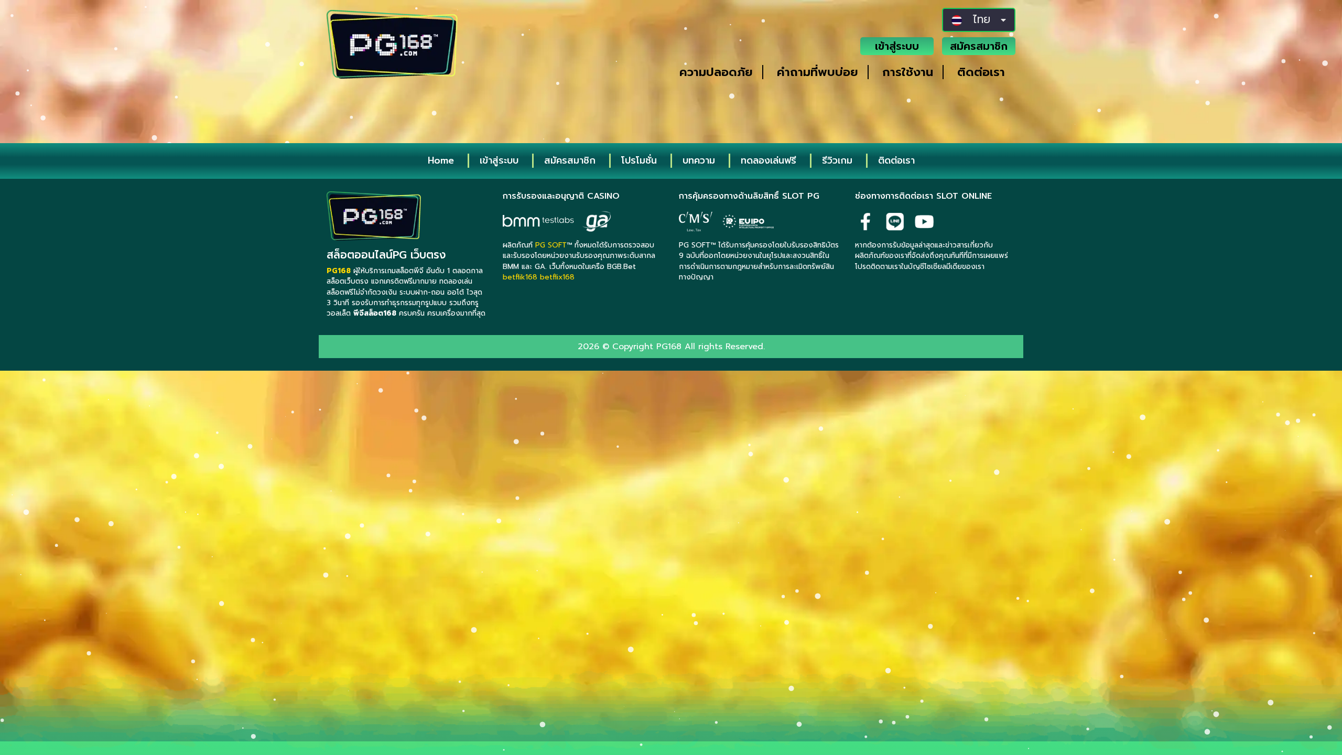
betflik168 (520, 277)
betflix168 (557, 277)
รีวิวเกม (837, 160)
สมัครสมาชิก (979, 46)
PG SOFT (551, 245)
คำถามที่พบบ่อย (817, 72)
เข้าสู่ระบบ (897, 46)
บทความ (699, 160)
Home (441, 160)
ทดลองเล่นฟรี (768, 160)
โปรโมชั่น (639, 160)
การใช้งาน (907, 72)
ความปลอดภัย (716, 72)
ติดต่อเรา (981, 72)
